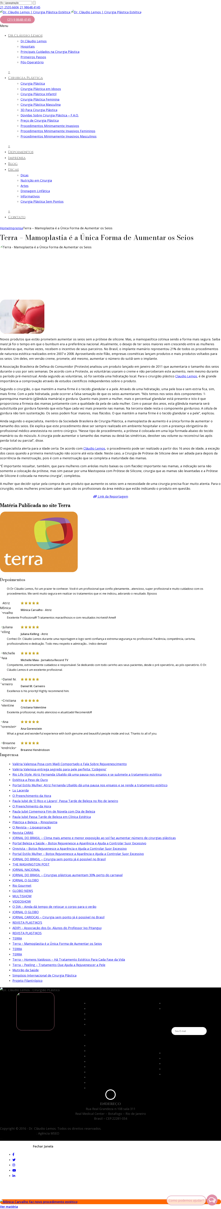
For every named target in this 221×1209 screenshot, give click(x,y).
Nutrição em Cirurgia (36, 180)
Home (4, 228)
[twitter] (164, 1058)
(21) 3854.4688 (160, 1083)
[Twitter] (14, 1160)
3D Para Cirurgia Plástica (39, 110)
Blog (13, 163)
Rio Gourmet (21, 885)
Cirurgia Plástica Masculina (41, 104)
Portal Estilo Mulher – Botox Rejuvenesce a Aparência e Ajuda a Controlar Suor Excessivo (78, 854)
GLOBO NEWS (22, 891)
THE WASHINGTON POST (31, 864)
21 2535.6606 (9, 7)
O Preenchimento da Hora (31, 796)
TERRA (17, 938)
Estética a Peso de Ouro (30, 780)
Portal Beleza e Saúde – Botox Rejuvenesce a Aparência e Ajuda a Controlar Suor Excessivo (79, 843)
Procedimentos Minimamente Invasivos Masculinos (59, 136)
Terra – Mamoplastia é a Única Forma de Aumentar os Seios (57, 944)
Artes (24, 186)
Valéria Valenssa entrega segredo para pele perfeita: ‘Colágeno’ (59, 769)
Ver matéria (9, 1207)
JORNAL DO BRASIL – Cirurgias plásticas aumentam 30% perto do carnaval (67, 875)
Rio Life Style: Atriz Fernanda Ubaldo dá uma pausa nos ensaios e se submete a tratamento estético (87, 774)
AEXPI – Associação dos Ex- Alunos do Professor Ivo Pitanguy (57, 928)
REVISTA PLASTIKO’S (27, 922)
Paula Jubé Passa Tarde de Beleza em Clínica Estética (51, 817)
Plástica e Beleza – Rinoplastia (34, 822)
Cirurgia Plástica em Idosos (41, 89)
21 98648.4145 (30, 7)
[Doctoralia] (35, 1011)
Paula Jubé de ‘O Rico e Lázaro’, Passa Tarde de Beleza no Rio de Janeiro (65, 801)
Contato (17, 217)
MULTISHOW (22, 896)
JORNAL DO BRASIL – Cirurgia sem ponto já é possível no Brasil (59, 859)
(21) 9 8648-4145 (19, 19)
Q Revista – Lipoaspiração (31, 827)
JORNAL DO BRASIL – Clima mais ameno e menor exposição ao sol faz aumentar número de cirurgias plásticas (94, 838)
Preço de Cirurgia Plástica (40, 120)
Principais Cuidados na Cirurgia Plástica (50, 52)
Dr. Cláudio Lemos (101, 1056)
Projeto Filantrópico (27, 981)
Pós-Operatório (32, 62)
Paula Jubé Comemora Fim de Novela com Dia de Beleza (53, 811)
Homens (169, 1008)
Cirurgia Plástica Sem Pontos (42, 201)
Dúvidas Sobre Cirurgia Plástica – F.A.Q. (50, 115)
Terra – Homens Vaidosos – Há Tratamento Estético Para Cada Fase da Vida (68, 959)
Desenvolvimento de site (18, 1133)
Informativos (30, 196)
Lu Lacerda (20, 790)
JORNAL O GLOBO (25, 880)
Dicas (13, 169)
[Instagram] (164, 1063)
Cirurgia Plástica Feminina (40, 99)
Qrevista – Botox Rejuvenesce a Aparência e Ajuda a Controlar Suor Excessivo (69, 848)
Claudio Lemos (186, 376)
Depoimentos (20, 152)
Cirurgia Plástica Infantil (38, 94)
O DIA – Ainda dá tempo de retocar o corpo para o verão (54, 907)
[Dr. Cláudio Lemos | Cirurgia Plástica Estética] (70, 12)
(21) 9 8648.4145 (162, 1088)
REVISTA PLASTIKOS (27, 933)
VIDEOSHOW (21, 901)
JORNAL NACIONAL (26, 870)
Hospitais (28, 46)
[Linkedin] (164, 1074)
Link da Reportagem (112, 496)
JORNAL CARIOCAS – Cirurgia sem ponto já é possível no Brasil (58, 917)
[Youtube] (164, 1069)
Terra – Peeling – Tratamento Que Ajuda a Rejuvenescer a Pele (58, 965)
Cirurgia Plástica (25, 78)
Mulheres (169, 1003)
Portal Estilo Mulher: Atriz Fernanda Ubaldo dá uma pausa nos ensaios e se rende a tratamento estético (89, 785)
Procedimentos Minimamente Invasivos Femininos (58, 131)
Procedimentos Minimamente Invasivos (50, 126)
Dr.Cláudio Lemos (25, 35)
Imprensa (17, 158)
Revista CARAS (22, 833)
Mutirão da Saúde (25, 970)
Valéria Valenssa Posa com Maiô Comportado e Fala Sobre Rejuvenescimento (69, 764)
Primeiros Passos (33, 57)
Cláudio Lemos (94, 448)
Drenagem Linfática (35, 191)
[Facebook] (164, 1053)
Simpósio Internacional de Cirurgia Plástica (44, 975)
